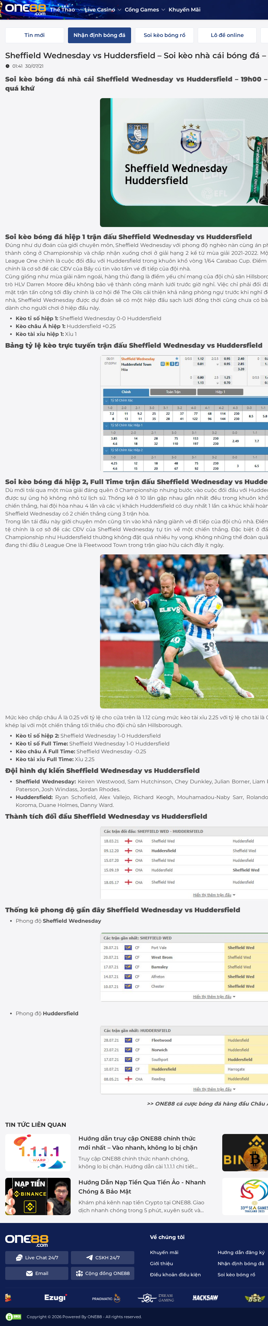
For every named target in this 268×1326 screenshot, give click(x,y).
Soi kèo (18, 237)
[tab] (34, 35)
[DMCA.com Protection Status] (13, 1317)
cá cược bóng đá (198, 1104)
